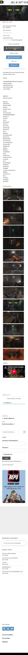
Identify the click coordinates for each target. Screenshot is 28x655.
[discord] (4, 628)
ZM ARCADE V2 (6, 567)
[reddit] (12, 628)
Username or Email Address (10, 440)
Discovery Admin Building (9, 553)
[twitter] (8, 628)
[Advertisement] (14, 520)
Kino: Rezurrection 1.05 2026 (9, 558)
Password (5, 447)
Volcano (4, 562)
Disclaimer (5, 641)
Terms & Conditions (7, 635)
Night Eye (19, 653)
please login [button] (18, 543)
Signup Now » (18, 461)
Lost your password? (7, 464)
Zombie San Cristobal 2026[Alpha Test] (12, 571)
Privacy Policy (6, 638)
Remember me (8, 454)
